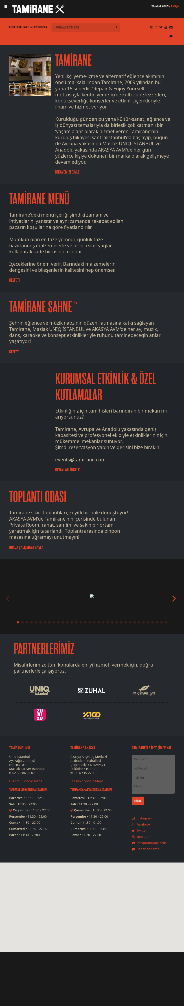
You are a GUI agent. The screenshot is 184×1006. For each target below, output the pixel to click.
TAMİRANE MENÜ (39, 199)
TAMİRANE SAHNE (40, 307)
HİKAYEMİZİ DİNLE (67, 171)
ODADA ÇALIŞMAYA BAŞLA (26, 547)
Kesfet (14, 351)
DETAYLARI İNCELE (67, 469)
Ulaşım (14, 781)
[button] (100, 927)
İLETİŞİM (175, 6)
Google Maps (32, 781)
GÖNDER (138, 800)
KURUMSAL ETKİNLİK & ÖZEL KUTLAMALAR (105, 387)
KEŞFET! (14, 280)
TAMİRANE (73, 60)
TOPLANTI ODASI (37, 497)
